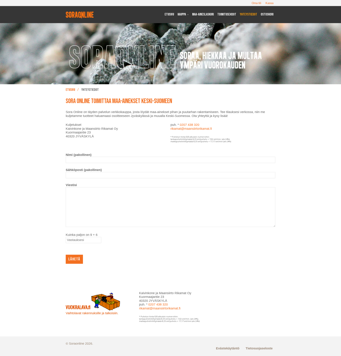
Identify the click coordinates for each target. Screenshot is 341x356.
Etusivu (70, 90)
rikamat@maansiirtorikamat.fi (191, 128)
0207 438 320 (189, 125)
